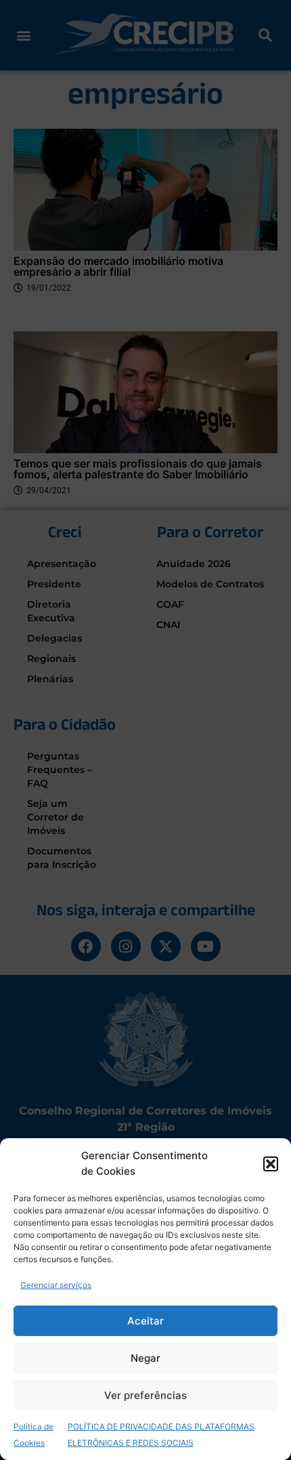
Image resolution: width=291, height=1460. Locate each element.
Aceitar (145, 1320)
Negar (145, 1358)
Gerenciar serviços (55, 1285)
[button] (270, 1164)
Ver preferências (145, 1395)
